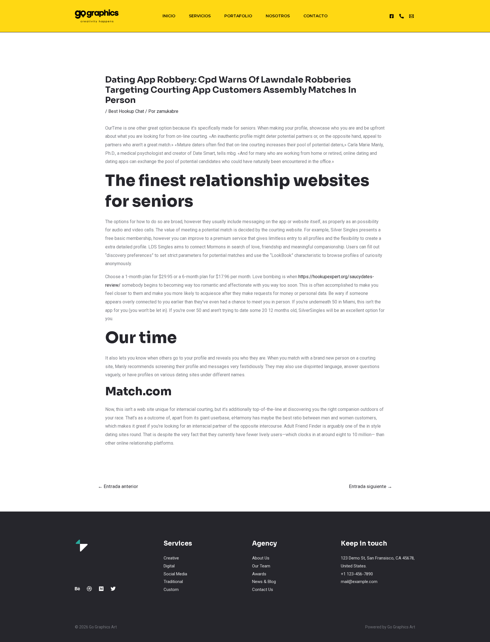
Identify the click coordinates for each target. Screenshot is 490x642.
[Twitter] (113, 588)
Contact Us (262, 589)
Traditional (173, 581)
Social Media (175, 573)
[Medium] (101, 588)
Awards (259, 573)
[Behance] (77, 588)
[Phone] (401, 16)
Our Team (261, 566)
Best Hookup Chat (126, 111)
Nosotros (278, 15)
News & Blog (264, 581)
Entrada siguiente (370, 486)
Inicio (168, 15)
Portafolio (238, 15)
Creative (171, 558)
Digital (169, 566)
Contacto (315, 15)
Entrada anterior (118, 486)
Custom (171, 589)
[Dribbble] (89, 588)
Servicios (200, 15)
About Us (260, 558)
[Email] (411, 16)
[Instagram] (391, 16)
